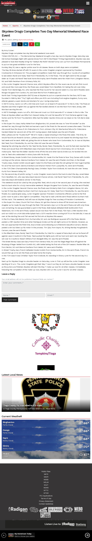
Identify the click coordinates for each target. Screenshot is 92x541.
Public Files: (46, 471)
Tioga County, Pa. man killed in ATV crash (22, 405)
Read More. (50, 409)
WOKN (46, 488)
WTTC (46, 490)
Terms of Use (46, 498)
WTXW (46, 493)
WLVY (46, 485)
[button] (87, 3)
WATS (46, 474)
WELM (46, 482)
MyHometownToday (26, 40)
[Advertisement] (46, 340)
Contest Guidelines (46, 504)
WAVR (46, 477)
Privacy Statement (46, 501)
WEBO (46, 480)
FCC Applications (46, 496)
